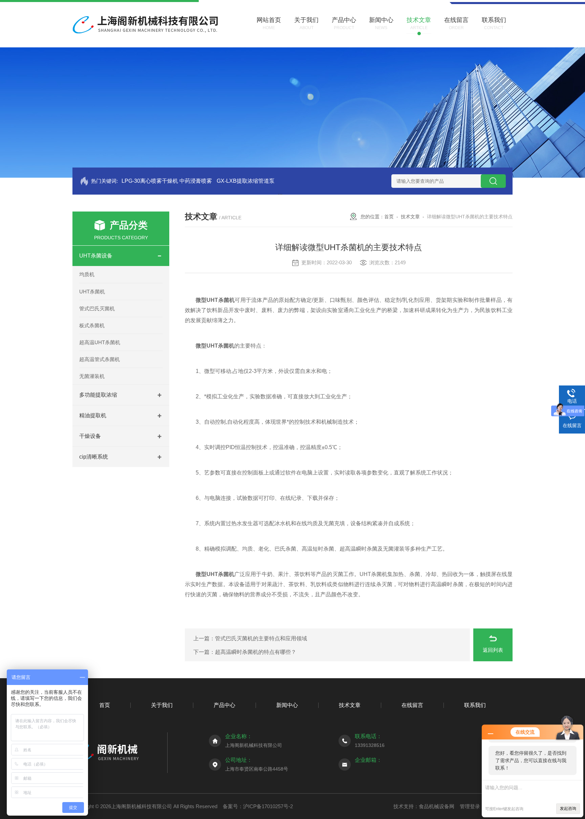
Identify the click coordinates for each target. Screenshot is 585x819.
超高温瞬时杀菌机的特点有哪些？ (255, 652)
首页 (389, 216)
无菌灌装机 (92, 376)
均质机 (86, 274)
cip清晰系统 (93, 457)
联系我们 (475, 705)
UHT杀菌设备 (95, 256)
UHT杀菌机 (92, 291)
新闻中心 (287, 705)
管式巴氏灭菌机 (97, 308)
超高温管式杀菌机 (99, 359)
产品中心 (224, 705)
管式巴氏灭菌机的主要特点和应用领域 (261, 638)
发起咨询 (568, 808)
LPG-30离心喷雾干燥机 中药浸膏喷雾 (167, 181)
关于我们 (162, 705)
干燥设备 (90, 436)
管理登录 (470, 806)
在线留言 (412, 705)
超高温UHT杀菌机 (99, 342)
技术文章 (410, 216)
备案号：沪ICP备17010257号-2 (258, 806)
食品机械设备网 (436, 806)
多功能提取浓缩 (98, 395)
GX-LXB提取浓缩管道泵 (246, 181)
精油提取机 (92, 415)
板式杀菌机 (92, 325)
